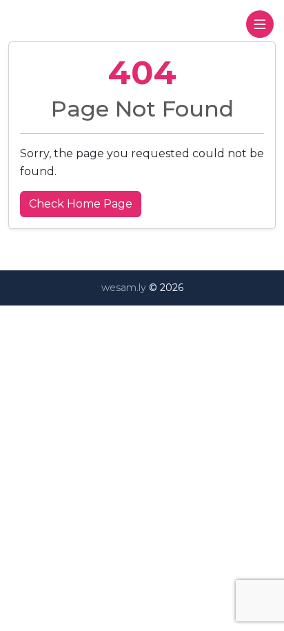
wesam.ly (123, 287)
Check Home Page (80, 203)
